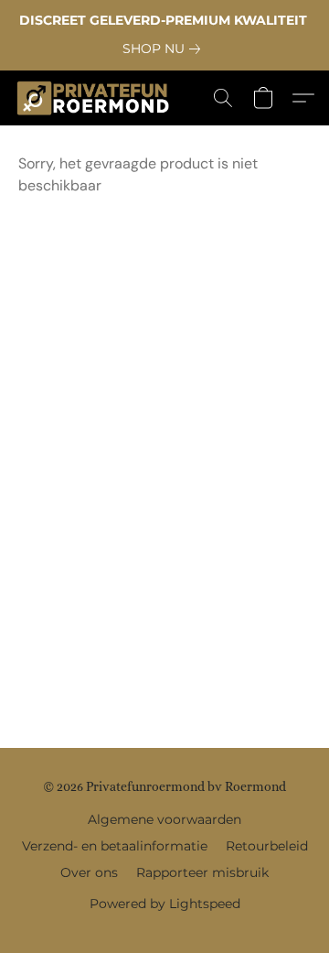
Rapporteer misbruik (202, 872)
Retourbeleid (267, 846)
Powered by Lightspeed (165, 903)
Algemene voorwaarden (164, 819)
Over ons (89, 872)
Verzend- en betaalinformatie (114, 846)
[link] (164, 49)
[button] (97, 97)
